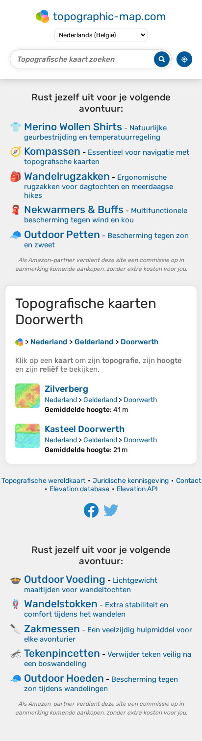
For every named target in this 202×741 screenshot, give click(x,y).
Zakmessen (52, 628)
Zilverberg (66, 388)
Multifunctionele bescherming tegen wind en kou (105, 215)
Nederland (61, 400)
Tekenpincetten (62, 653)
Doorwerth (140, 400)
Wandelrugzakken (67, 176)
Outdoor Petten (62, 234)
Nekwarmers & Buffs (74, 209)
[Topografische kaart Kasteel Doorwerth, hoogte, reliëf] (27, 439)
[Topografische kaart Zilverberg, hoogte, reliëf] (27, 398)
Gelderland (100, 400)
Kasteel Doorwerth (85, 429)
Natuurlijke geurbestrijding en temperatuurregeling (95, 132)
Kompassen (52, 151)
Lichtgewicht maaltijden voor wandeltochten (90, 585)
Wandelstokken (61, 604)
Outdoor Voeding (64, 579)
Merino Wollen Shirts (73, 126)
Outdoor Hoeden (64, 678)
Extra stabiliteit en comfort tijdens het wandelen (96, 609)
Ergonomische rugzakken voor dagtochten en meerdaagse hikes (98, 186)
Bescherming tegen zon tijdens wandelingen (101, 684)
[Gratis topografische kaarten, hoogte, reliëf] (19, 341)
